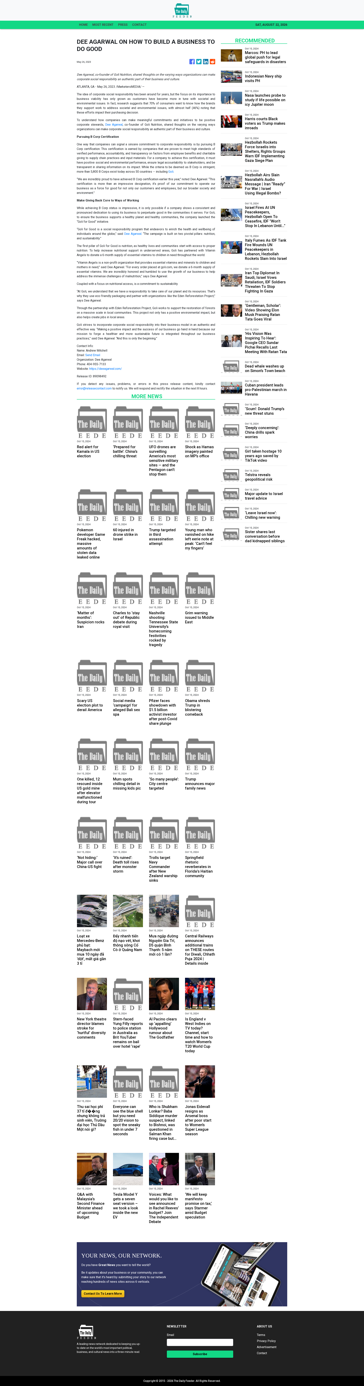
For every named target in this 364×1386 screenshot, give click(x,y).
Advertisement (266, 1347)
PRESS (123, 25)
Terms (261, 1335)
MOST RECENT (103, 25)
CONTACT (139, 25)
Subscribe (200, 1354)
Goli (170, 171)
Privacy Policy (266, 1341)
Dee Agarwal (114, 124)
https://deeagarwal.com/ (105, 369)
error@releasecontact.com (94, 388)
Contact (262, 1353)
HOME (83, 25)
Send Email (92, 355)
